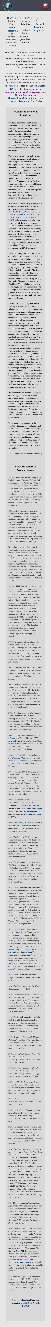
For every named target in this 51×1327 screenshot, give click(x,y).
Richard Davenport (24, 95)
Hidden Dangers (14, 949)
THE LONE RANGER (20, 211)
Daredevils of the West (22, 822)
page (16, 89)
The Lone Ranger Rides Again (29, 808)
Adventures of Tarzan (16, 738)
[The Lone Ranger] (35, 977)
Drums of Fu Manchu (27, 943)
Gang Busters (21, 741)
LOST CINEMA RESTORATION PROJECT (22, 1261)
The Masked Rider (19, 757)
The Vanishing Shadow (17, 932)
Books (31, 428)
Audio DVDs (19, 428)
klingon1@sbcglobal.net (20, 98)
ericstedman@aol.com (16, 30)
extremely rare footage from (20, 952)
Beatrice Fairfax (14, 749)
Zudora (25, 1028)
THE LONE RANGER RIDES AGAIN (24, 213)
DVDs (10, 428)
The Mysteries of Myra (17, 865)
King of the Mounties (32, 814)
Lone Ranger (30, 977)
